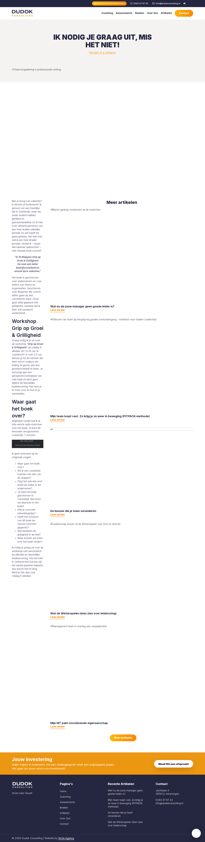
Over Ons (152, 13)
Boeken (139, 13)
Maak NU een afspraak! (173, 764)
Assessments (124, 13)
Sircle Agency (66, 838)
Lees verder (57, 310)
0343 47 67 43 (140, 3)
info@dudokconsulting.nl (168, 3)
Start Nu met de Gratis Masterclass (109, 3)
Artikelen (166, 13)
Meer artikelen (121, 202)
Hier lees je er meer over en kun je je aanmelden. (26, 390)
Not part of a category (102, 52)
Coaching (107, 13)
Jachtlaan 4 (162, 790)
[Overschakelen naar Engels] (188, 3)
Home (63, 791)
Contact (184, 13)
